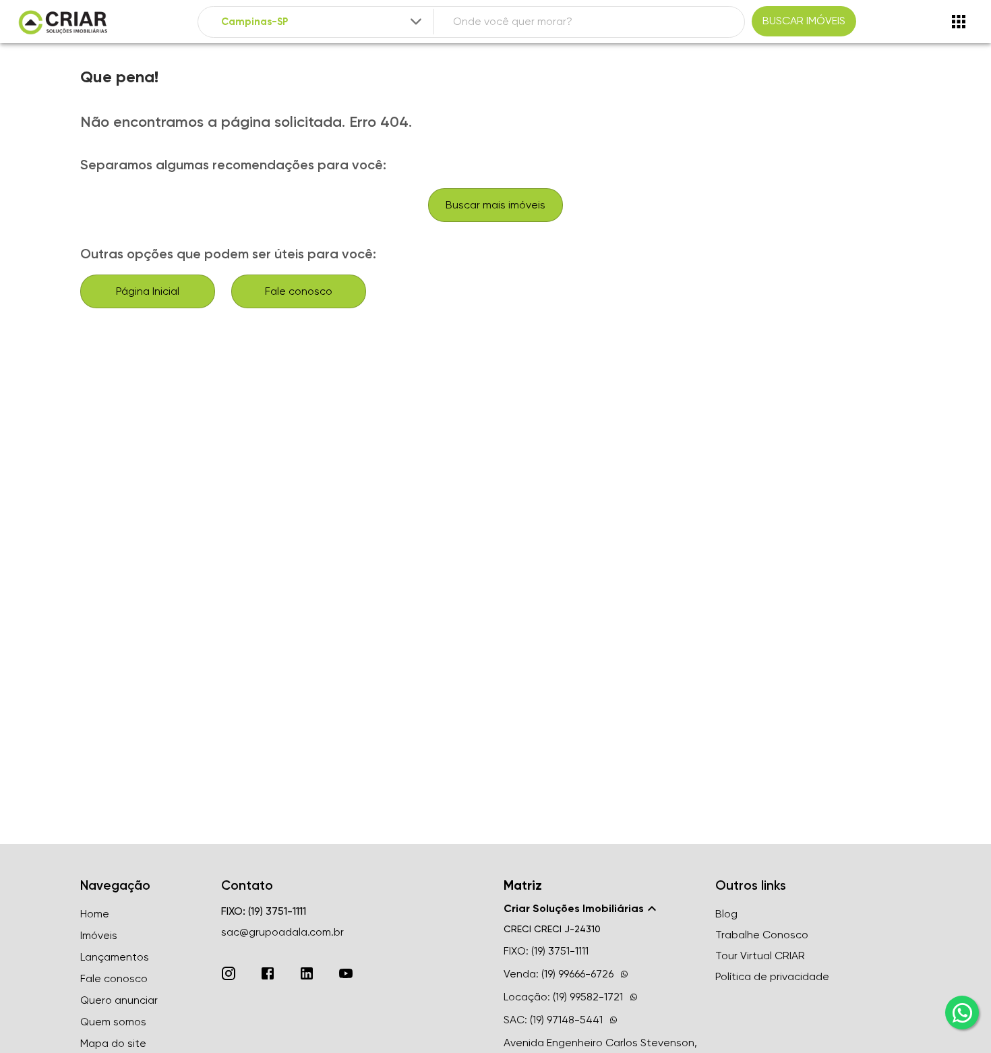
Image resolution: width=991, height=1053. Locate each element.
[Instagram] (228, 973)
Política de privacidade (772, 976)
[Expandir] (416, 21)
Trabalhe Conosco (761, 934)
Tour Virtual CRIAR (760, 955)
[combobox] (322, 21)
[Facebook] (267, 973)
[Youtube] (346, 973)
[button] (601, 908)
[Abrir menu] (959, 21)
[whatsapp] (962, 1012)
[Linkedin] (307, 973)
